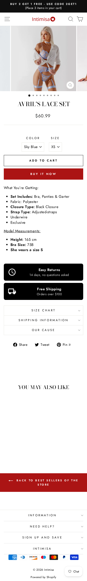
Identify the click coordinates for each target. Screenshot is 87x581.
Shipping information (44, 320)
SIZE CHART (43, 310)
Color (33, 138)
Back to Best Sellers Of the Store (47, 482)
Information (42, 515)
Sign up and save (42, 537)
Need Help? (42, 526)
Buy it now (43, 174)
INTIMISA (42, 549)
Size (55, 138)
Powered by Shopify (43, 577)
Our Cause (43, 330)
